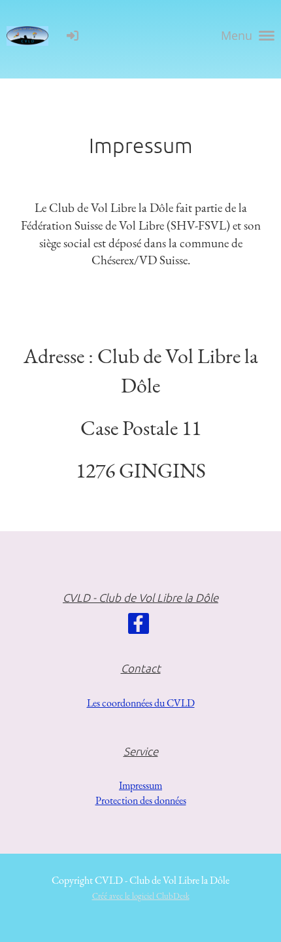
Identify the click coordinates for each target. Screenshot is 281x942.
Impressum (140, 785)
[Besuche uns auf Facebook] (138, 626)
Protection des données (140, 800)
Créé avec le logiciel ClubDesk (141, 895)
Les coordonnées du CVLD (141, 703)
